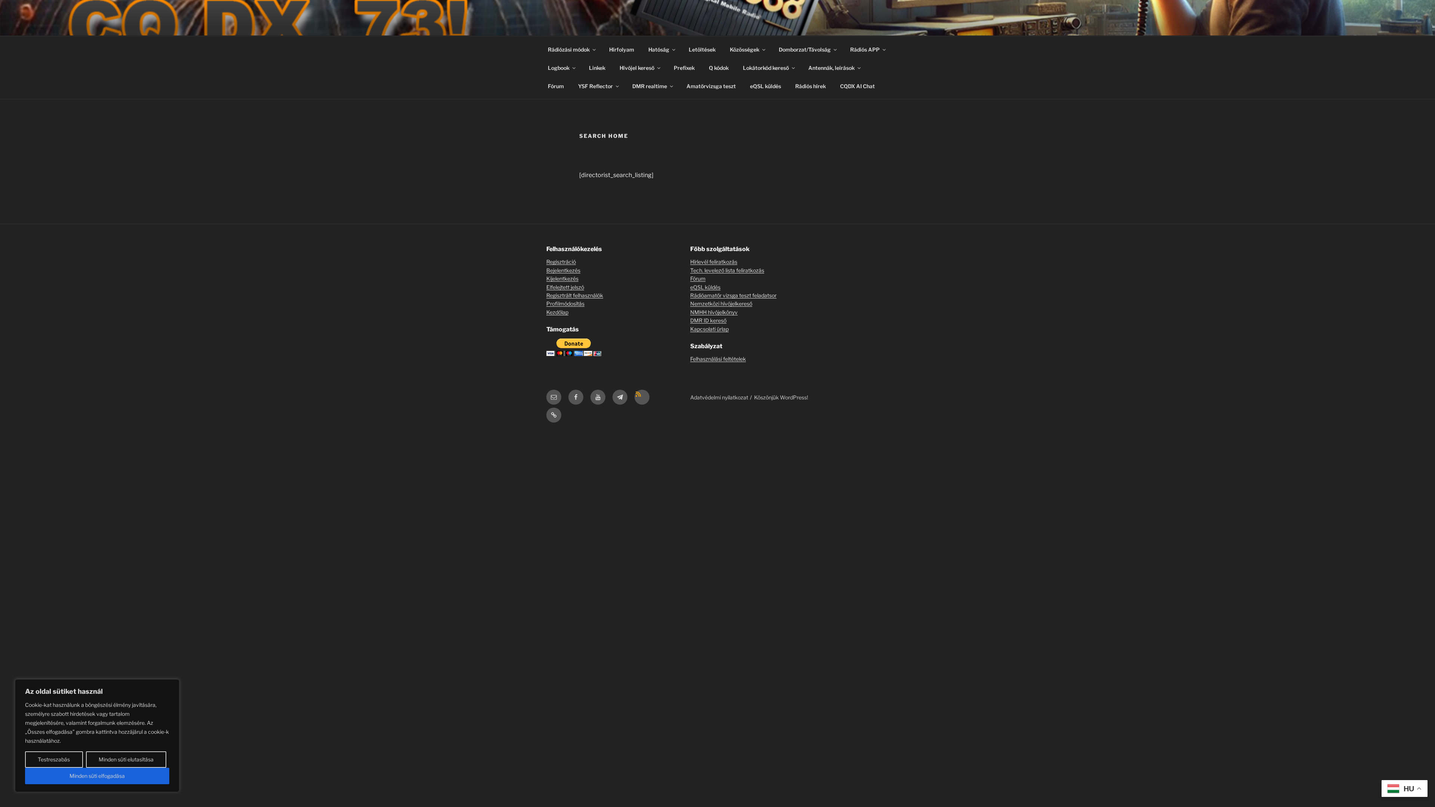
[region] (97, 735)
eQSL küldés (765, 86)
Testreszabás (54, 759)
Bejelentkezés (563, 270)
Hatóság (658, 49)
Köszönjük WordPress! (781, 397)
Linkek (597, 68)
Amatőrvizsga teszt (711, 86)
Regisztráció (561, 262)
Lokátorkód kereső (766, 68)
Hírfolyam (621, 49)
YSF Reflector (595, 86)
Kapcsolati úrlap (709, 329)
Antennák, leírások (831, 68)
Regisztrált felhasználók (574, 295)
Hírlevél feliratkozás (713, 262)
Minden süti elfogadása (97, 776)
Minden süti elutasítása (126, 759)
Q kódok (719, 68)
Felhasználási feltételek (718, 359)
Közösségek (744, 49)
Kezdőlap (557, 312)
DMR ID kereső (708, 320)
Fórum (556, 86)
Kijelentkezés (562, 278)
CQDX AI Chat (857, 86)
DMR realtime (649, 86)
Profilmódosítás (565, 303)
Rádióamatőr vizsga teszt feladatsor (733, 295)
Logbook (559, 68)
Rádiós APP (865, 49)
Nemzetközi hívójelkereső (721, 303)
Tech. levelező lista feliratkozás (727, 270)
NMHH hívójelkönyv (714, 312)
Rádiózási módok (569, 49)
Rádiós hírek (810, 86)
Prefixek (684, 68)
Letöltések (702, 49)
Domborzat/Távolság (805, 49)
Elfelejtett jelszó (565, 287)
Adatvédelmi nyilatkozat (719, 397)
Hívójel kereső (637, 68)
